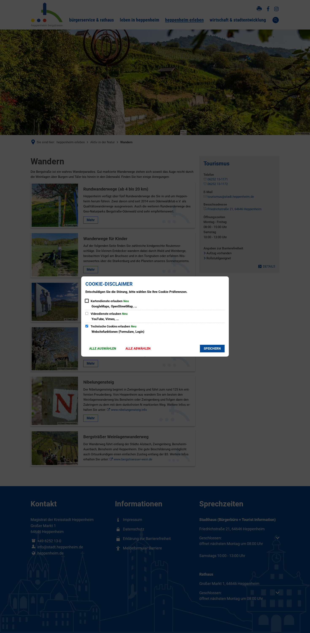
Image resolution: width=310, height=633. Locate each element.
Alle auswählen (102, 348)
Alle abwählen (138, 348)
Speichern (212, 348)
